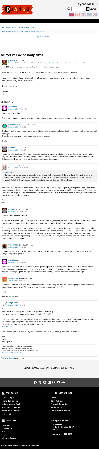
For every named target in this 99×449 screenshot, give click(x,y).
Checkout (5, 435)
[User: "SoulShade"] (4, 246)
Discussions (6, 27)
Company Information (60, 410)
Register (45, 37)
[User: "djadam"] (4, 149)
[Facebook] (35, 382)
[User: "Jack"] (4, 167)
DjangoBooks (53, 421)
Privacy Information (59, 404)
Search (69, 9)
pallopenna (13, 278)
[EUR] (89, 15)
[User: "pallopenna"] (4, 279)
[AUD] (95, 15)
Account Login (8, 397)
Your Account (3, 393)
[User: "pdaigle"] (4, 62)
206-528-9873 (66, 434)
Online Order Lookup (10, 410)
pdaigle (11, 61)
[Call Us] (49, 367)
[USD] (71, 15)
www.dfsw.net (7, 327)
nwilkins (12, 107)
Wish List (5, 431)
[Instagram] (54, 382)
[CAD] (77, 15)
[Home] (25, 9)
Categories (2, 21)
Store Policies (57, 401)
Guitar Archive (24, 27)
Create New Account (10, 401)
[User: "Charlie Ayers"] (4, 126)
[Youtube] (58, 382)
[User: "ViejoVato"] (4, 304)
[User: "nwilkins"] (4, 108)
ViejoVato (12, 303)
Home (53, 397)
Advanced (93, 9)
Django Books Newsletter (12, 407)
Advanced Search (9, 438)
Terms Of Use (56, 407)
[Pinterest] (45, 382)
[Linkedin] (49, 382)
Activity (14, 27)
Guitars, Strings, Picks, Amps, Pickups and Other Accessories (57, 63)
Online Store (3, 421)
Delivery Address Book (11, 404)
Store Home (6, 425)
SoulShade (13, 245)
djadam (11, 148)
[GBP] (83, 15)
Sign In (33, 27)
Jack (10, 166)
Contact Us (6, 414)
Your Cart (79, 4)
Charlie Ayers (14, 125)
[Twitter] (40, 382)
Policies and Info (53, 393)
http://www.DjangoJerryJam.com (12, 352)
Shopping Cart (8, 428)
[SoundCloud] (63, 382)
